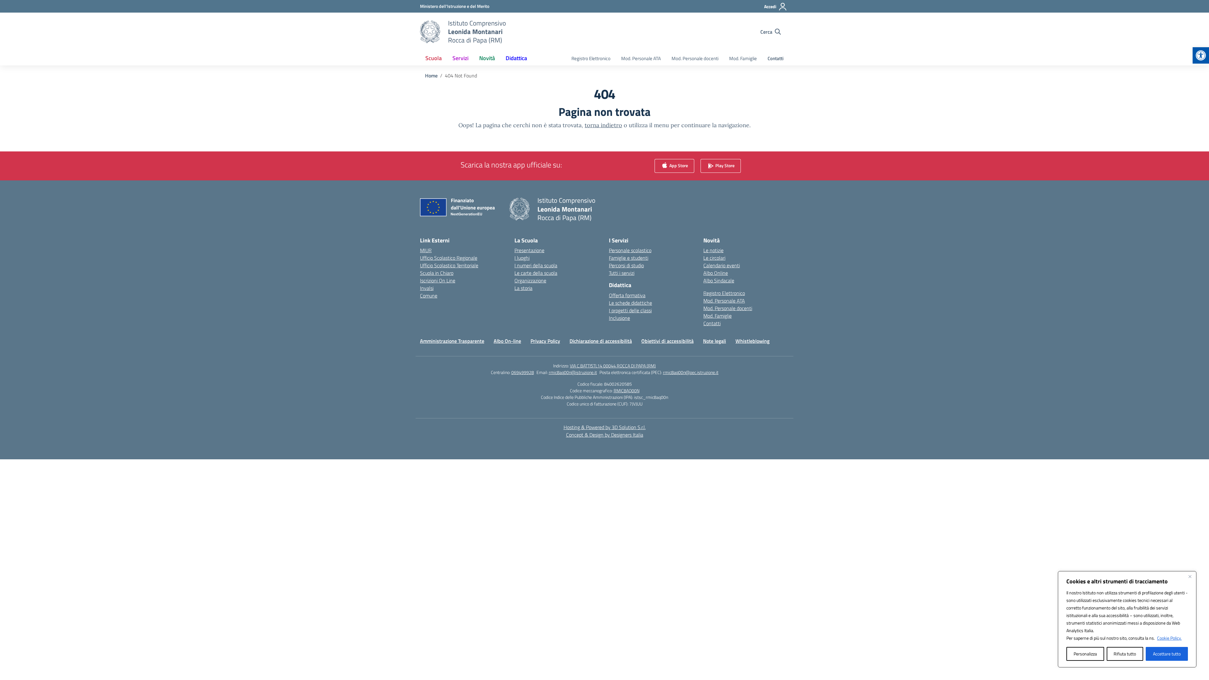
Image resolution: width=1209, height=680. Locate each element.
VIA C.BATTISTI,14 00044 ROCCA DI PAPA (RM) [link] (613, 365)
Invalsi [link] (427, 288)
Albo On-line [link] (507, 341)
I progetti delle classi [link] (630, 310)
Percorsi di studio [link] (626, 265)
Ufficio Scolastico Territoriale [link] (449, 265)
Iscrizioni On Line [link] (437, 280)
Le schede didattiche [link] (630, 303)
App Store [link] (678, 165)
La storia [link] (523, 288)
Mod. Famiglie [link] (743, 58)
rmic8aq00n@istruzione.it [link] (573, 372)
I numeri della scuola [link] (535, 265)
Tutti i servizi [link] (621, 273)
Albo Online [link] (715, 273)
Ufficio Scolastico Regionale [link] (448, 258)
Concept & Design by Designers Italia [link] (604, 435)
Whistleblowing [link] (752, 341)
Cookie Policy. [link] (1169, 638)
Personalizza (1085, 653)
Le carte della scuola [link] (535, 273)
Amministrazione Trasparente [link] (452, 341)
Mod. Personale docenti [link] (695, 58)
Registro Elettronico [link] (590, 58)
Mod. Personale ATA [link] (641, 58)
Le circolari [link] (714, 258)
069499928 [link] (522, 372)
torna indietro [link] (603, 125)
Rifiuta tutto (1125, 653)
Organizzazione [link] (530, 280)
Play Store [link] (724, 165)
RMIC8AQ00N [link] (626, 390)
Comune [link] (428, 295)
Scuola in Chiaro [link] (436, 273)
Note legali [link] (714, 341)
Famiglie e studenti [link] (628, 258)
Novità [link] (487, 58)
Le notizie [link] (713, 250)
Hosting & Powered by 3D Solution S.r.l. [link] (605, 427)
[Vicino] (1190, 576)
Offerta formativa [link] (627, 295)
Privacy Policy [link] (545, 341)
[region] (1127, 619)
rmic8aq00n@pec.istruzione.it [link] (690, 372)
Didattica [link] (516, 58)
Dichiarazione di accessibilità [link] (601, 341)
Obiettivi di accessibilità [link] (667, 341)
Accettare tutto (1167, 653)
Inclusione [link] (619, 318)
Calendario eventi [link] (721, 265)
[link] (1201, 55)
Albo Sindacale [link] (718, 280)
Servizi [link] (460, 58)
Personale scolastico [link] (630, 250)
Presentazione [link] (529, 250)
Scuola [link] (433, 58)
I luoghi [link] (522, 258)
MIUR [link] (426, 250)
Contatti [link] (776, 58)
